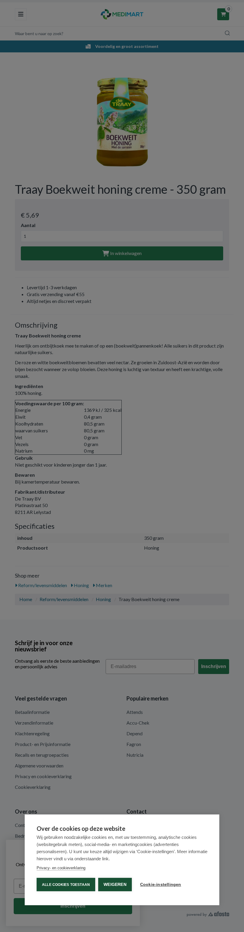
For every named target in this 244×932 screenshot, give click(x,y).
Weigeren (115, 884)
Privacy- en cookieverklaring (61, 868)
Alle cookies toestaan (66, 885)
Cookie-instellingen (160, 884)
